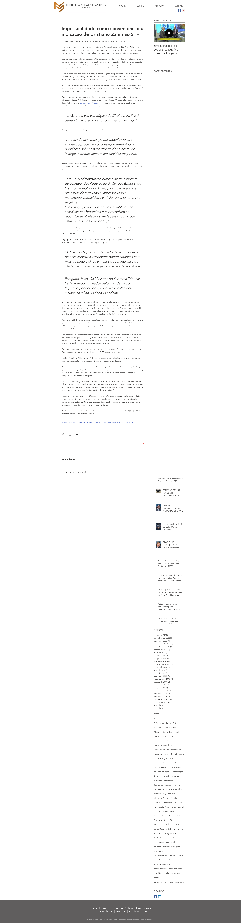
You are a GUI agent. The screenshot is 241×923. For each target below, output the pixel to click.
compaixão (175, 873)
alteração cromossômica (164, 855)
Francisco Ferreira (174, 763)
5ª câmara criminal (162, 727)
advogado (175, 846)
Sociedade (158, 833)
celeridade (158, 873)
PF (174, 802)
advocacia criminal (162, 846)
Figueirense (167, 758)
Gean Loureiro (160, 767)
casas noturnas (175, 868)
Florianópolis (159, 763)
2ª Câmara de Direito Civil (165, 723)
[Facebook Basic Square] (155, 896)
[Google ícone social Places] (183, 10)
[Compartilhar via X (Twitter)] (69, 434)
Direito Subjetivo (177, 754)
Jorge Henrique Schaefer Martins (168, 776)
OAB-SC (157, 802)
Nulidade (175, 798)
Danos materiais (174, 749)
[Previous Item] (158, 33)
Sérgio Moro (170, 833)
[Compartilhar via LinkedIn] (76, 434)
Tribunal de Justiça (168, 837)
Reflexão (180, 815)
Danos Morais (160, 749)
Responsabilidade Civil (163, 820)
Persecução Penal (161, 807)
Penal (179, 802)
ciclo (167, 873)
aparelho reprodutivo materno (167, 860)
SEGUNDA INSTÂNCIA (164, 824)
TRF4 (156, 837)
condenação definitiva (163, 882)
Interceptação (177, 771)
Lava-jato (176, 785)
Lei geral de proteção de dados (168, 789)
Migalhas (158, 793)
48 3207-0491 (140, 911)
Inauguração (163, 771)
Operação (167, 802)
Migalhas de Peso (171, 793)
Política (157, 811)
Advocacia (175, 727)
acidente (175, 842)
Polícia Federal (177, 807)
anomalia (180, 855)
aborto (181, 837)
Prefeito (165, 811)
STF (177, 824)
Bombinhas (167, 732)
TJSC (179, 833)
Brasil (176, 732)
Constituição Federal (163, 745)
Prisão (172, 811)
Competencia (160, 740)
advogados (158, 851)
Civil (171, 736)
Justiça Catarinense (162, 785)
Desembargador (161, 754)
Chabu (165, 736)
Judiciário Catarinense (163, 780)
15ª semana (159, 718)
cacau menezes (160, 868)
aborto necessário (161, 842)
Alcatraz (157, 732)
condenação (159, 877)
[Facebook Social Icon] (179, 10)
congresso (179, 882)
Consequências (174, 740)
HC (155, 771)
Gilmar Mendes (174, 767)
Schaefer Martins (175, 829)
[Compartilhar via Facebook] (63, 434)
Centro (157, 736)
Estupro (157, 758)
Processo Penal (160, 815)
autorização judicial (162, 864)
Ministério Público (161, 798)
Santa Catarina (160, 829)
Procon (172, 815)
